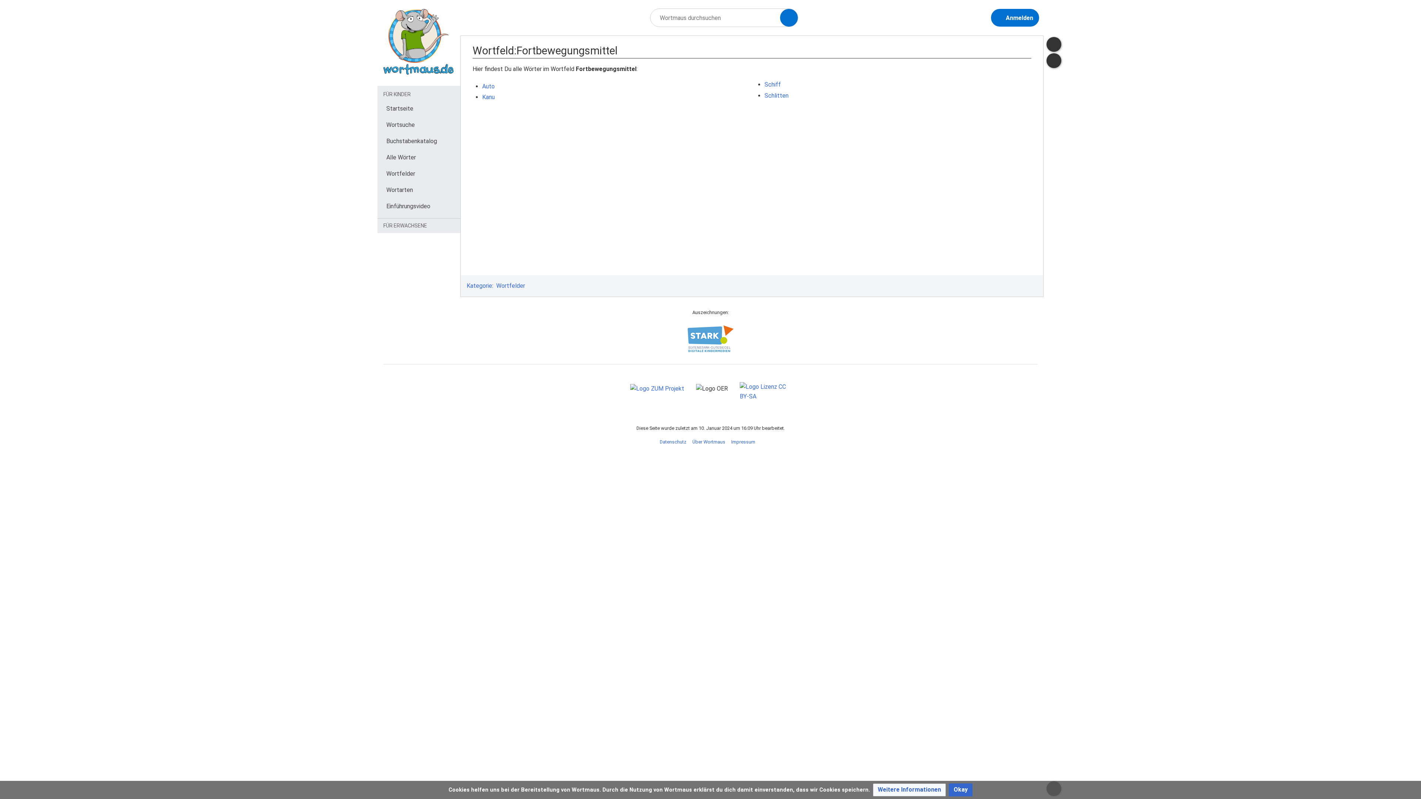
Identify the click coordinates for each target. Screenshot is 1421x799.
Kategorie (479, 285)
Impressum (743, 442)
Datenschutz (673, 442)
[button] (909, 789)
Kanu (488, 97)
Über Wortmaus (708, 442)
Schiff (773, 84)
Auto (488, 86)
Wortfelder (510, 285)
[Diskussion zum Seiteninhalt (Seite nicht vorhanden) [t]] (1054, 44)
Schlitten (777, 95)
